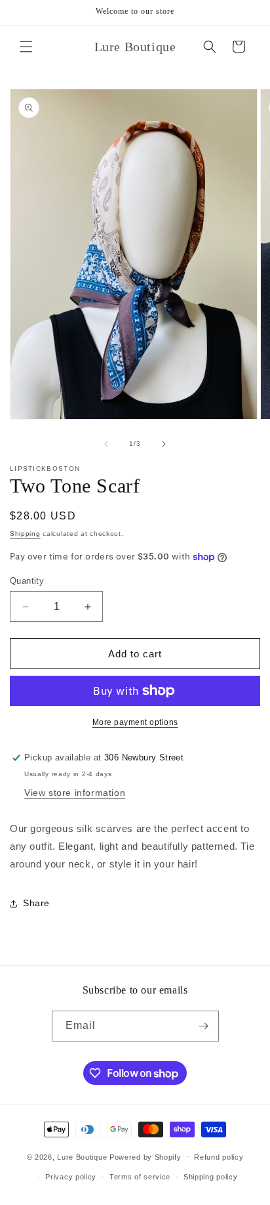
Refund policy (218, 1157)
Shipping (25, 533)
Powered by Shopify (145, 1156)
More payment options (135, 722)
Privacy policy (70, 1177)
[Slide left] (106, 443)
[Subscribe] (203, 1026)
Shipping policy (210, 1177)
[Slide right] (163, 443)
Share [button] (36, 903)
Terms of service (139, 1177)
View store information (74, 792)
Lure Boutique (82, 1156)
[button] (26, 46)
